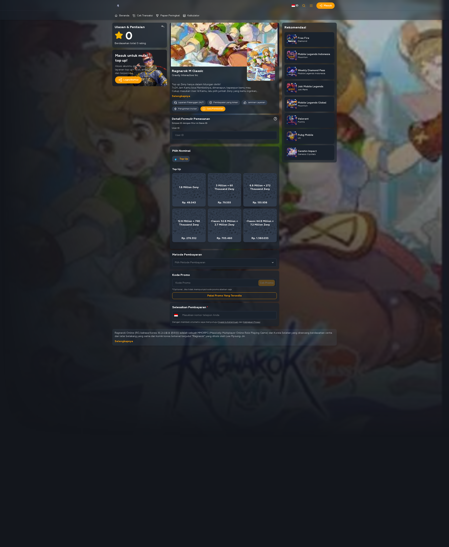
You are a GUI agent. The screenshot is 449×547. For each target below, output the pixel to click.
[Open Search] (304, 5)
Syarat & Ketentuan (228, 322)
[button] (311, 5)
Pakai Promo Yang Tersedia (224, 295)
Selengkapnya (181, 96)
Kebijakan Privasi (251, 322)
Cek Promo (266, 283)
